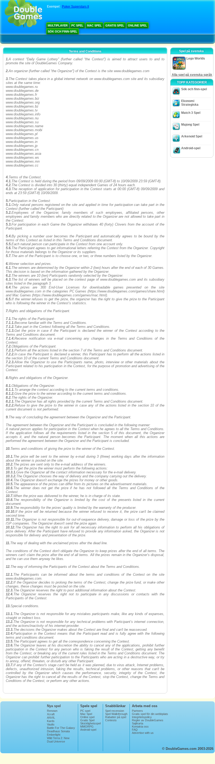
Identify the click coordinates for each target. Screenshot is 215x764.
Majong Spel (190, 124)
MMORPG (87, 726)
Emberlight (53, 734)
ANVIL (51, 717)
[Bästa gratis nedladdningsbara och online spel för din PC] (23, 14)
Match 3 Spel (190, 113)
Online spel (137, 25)
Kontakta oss (140, 726)
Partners (137, 710)
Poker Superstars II (75, 6)
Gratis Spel (114, 25)
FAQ (135, 729)
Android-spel (190, 148)
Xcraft (51, 714)
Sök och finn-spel (62, 31)
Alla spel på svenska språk (192, 75)
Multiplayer (58, 25)
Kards (51, 721)
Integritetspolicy (142, 717)
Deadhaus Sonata (58, 731)
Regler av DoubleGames (147, 720)
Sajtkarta (137, 723)
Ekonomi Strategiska (189, 102)
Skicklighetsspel (90, 723)
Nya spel (54, 706)
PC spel (77, 25)
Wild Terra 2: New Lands (58, 739)
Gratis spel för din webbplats (150, 713)
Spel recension (114, 710)
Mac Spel (94, 25)
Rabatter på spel (115, 717)
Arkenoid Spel (191, 136)
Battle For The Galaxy (61, 727)
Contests (111, 720)
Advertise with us (143, 732)
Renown (52, 710)
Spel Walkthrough (116, 713)
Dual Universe (56, 741)
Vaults (51, 724)
